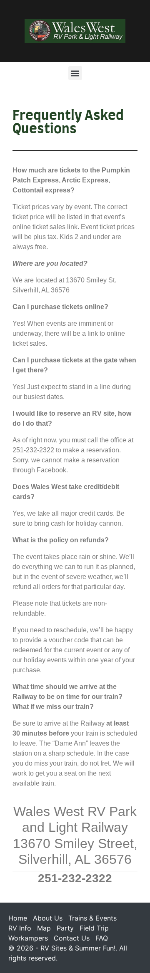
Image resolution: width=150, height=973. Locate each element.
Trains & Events (92, 918)
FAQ (101, 938)
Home (17, 918)
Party (65, 928)
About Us (47, 918)
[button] (75, 73)
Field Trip (94, 928)
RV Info (19, 928)
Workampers (28, 938)
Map (44, 928)
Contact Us (72, 938)
